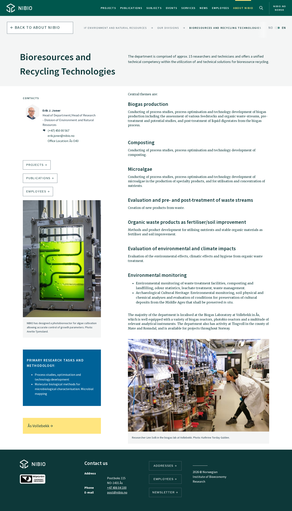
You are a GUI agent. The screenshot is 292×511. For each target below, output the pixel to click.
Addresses (164, 465)
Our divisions (168, 28)
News (204, 8)
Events (172, 8)
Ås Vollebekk (39, 425)
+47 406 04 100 (117, 488)
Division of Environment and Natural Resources (108, 28)
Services (188, 8)
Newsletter (164, 492)
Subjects (154, 8)
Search (261, 8)
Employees (220, 8)
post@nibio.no (117, 492)
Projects (108, 8)
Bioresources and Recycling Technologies (225, 28)
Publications (131, 8)
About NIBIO (243, 8)
